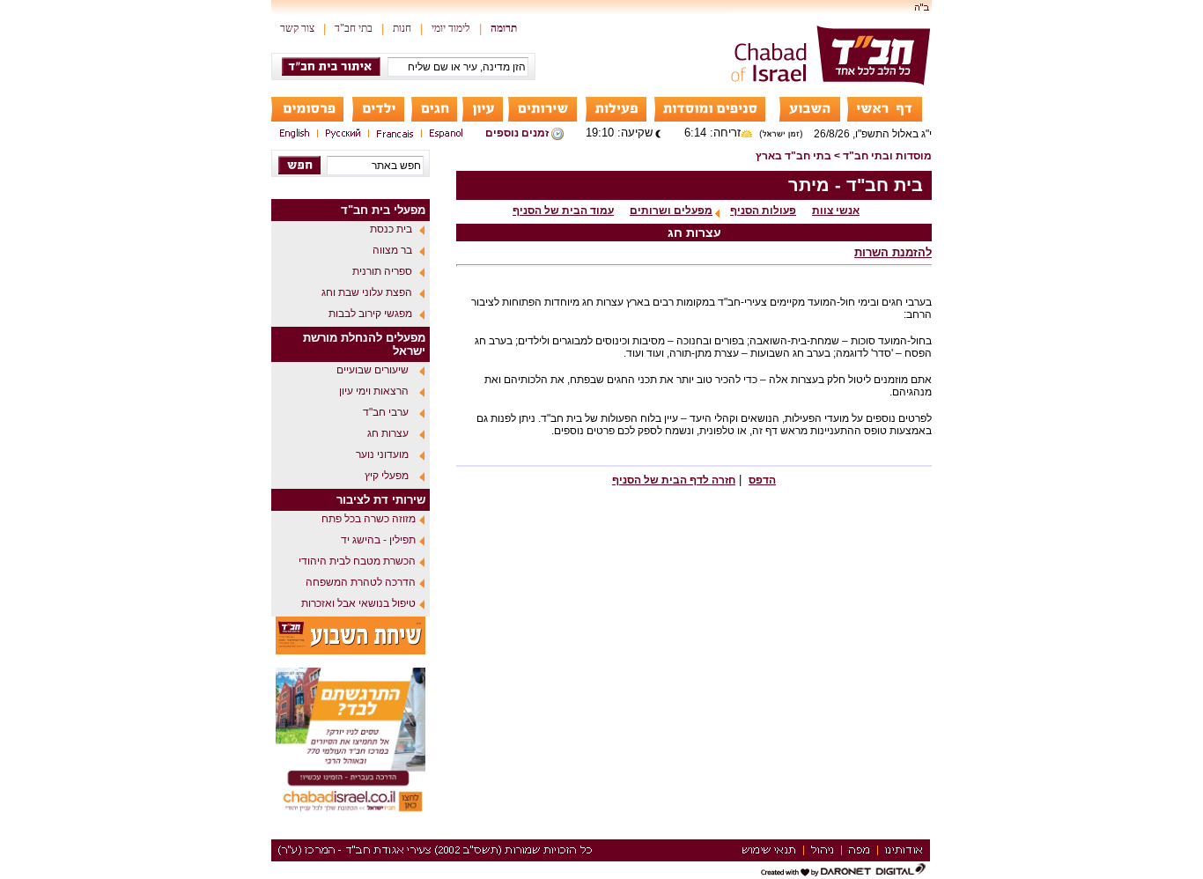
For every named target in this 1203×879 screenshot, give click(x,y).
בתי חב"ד (354, 28)
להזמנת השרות (893, 252)
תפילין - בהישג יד (378, 540)
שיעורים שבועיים (372, 370)
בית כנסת (391, 229)
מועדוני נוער (382, 454)
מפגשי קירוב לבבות (370, 313)
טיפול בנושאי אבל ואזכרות (358, 603)
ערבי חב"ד (386, 412)
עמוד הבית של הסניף (563, 210)
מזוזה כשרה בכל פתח (368, 519)
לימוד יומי (451, 28)
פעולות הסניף (763, 210)
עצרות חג (388, 433)
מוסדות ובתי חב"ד (887, 156)
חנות (402, 28)
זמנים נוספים (517, 133)
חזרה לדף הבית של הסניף (673, 480)
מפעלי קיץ (387, 475)
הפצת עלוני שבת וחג (366, 292)
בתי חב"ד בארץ (793, 156)
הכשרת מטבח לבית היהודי (357, 561)
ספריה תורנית (382, 271)
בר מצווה (392, 250)
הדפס (762, 480)
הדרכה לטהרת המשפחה (361, 582)
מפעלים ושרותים (671, 210)
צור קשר (297, 28)
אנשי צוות (836, 210)
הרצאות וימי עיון (374, 391)
